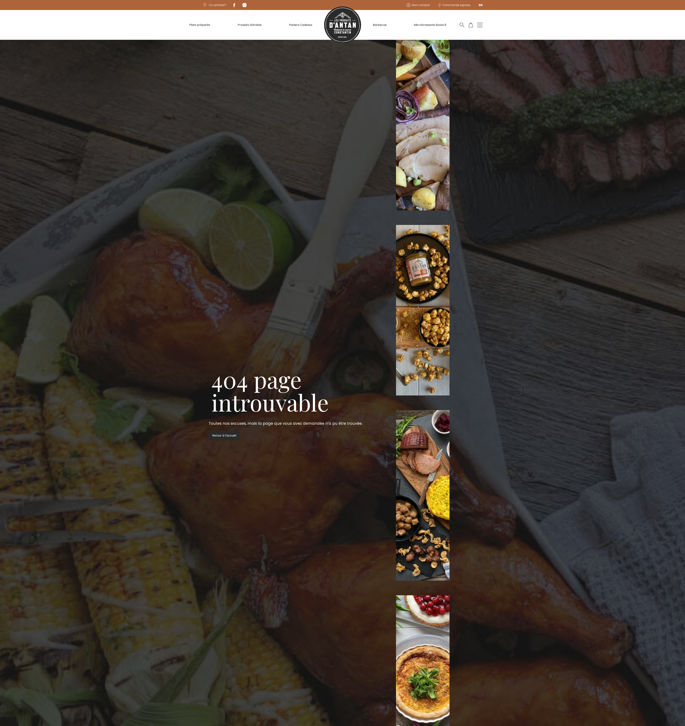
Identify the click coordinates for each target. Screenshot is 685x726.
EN (481, 5)
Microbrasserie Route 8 (430, 25)
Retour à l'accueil (224, 435)
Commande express (456, 5)
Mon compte (421, 5)
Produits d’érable (250, 25)
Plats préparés (199, 25)
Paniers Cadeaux (300, 25)
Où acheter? (217, 5)
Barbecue (380, 25)
